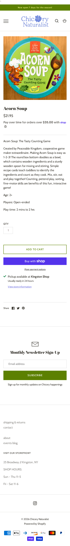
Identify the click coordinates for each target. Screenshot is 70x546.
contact (8, 427)
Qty (6, 223)
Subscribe (35, 375)
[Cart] (64, 21)
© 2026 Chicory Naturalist (35, 519)
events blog (10, 443)
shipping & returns (14, 422)
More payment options (35, 269)
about (6, 438)
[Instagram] (35, 503)
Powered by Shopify (35, 523)
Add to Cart (35, 249)
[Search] (56, 21)
